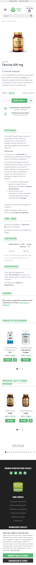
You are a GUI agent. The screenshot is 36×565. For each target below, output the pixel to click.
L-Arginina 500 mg (25, 411)
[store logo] (16, 9)
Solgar (5, 62)
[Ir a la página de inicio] (3, 21)
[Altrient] (18, 446)
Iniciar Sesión (13, 1)
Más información (15, 550)
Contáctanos (18, 521)
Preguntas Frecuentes (18, 501)
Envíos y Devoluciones (18, 505)
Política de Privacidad (18, 513)
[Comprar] (15, 360)
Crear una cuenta (24, 1)
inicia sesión (23, 303)
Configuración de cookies (18, 560)
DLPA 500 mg (10, 411)
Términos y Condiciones (18, 509)
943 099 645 (29, 8)
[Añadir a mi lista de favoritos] (31, 100)
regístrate (6, 305)
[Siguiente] (23, 368)
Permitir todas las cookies (18, 555)
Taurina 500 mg (26, 348)
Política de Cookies (18, 517)
